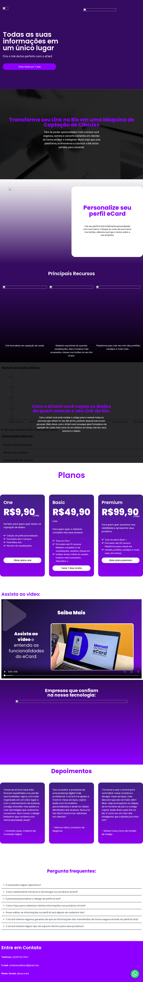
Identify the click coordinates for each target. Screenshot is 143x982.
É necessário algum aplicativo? (23, 885)
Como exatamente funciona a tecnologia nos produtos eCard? (42, 891)
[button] (71, 885)
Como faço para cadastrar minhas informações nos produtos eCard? (46, 905)
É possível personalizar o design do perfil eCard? (33, 898)
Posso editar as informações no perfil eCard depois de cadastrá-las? (45, 912)
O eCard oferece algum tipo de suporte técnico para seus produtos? (45, 926)
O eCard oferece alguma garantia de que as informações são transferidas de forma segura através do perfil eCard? (72, 919)
